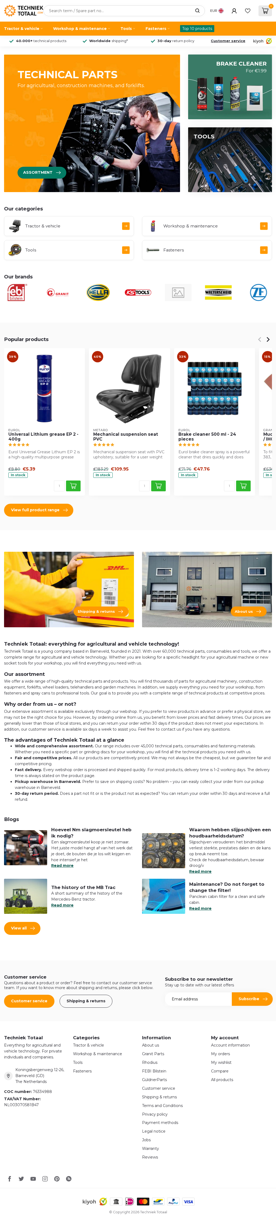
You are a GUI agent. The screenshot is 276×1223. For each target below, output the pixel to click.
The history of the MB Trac (83, 887)
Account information (230, 1045)
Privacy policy (155, 1114)
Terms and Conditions (162, 1105)
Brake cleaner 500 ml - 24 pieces (207, 436)
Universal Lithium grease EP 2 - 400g (43, 436)
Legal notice (153, 1131)
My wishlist (221, 1062)
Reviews (150, 1157)
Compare (220, 1071)
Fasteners (156, 28)
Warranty (150, 1148)
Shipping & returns (86, 1001)
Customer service (228, 41)
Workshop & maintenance (80, 28)
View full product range (35, 509)
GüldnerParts (154, 1079)
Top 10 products (197, 28)
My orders (220, 1053)
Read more (62, 865)
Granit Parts (153, 1053)
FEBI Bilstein (154, 1071)
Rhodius (149, 1062)
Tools (126, 28)
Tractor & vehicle (21, 28)
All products (222, 1079)
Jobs (146, 1139)
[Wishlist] (247, 10)
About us (150, 1045)
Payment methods (160, 1122)
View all (19, 928)
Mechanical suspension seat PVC (125, 436)
